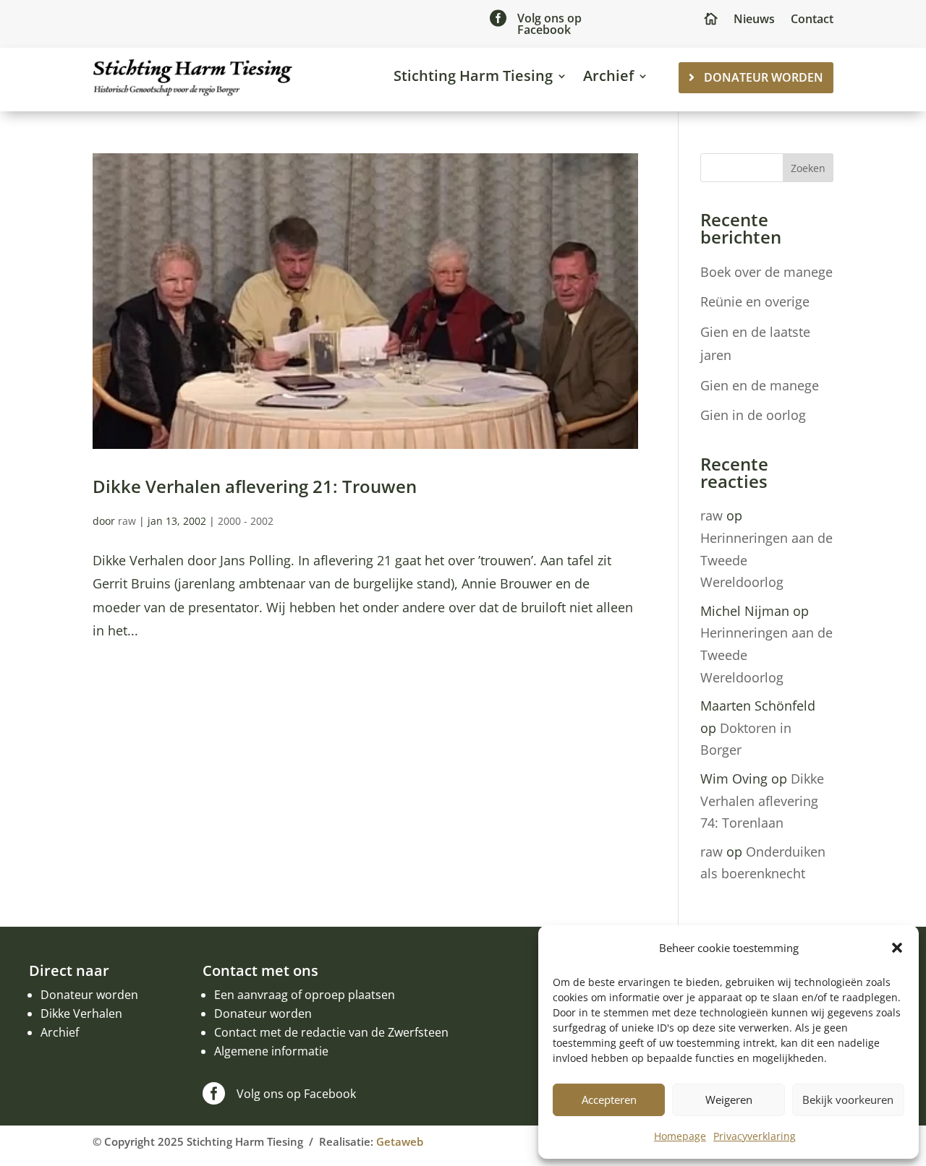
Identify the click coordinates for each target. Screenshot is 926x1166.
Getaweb (399, 1141)
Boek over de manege (766, 271)
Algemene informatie (271, 1051)
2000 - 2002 (245, 521)
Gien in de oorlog (753, 415)
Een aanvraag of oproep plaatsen (304, 995)
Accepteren (609, 1099)
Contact (812, 20)
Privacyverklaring (754, 1136)
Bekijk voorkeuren (847, 1099)
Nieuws (754, 20)
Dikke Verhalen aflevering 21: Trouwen (255, 486)
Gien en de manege (759, 385)
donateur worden (763, 77)
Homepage (680, 1136)
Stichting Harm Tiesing (473, 75)
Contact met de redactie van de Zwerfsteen (331, 1032)
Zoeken (808, 168)
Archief (608, 75)
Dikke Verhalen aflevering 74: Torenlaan (762, 800)
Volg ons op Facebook (549, 24)
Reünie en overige (755, 301)
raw (127, 521)
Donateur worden (89, 995)
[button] (897, 947)
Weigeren (728, 1099)
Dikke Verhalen (81, 1013)
